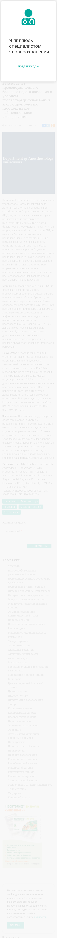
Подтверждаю (28, 66)
